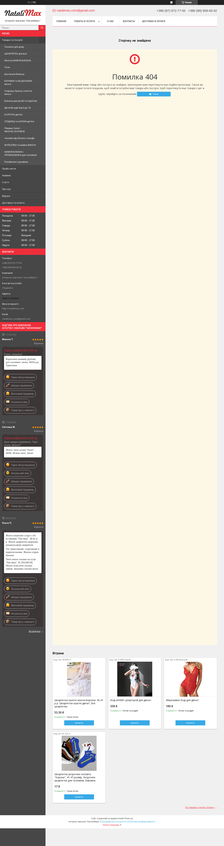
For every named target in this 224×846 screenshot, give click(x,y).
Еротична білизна (14, 74)
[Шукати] (42, 27)
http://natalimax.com (13, 308)
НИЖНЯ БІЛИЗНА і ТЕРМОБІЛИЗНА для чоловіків (20, 153)
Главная (61, 21)
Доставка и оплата (153, 21)
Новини (6, 175)
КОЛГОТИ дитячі (13, 114)
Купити (79, 722)
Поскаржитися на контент (114, 821)
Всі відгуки (34, 631)
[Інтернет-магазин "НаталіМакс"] (23, 13)
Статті (5, 182)
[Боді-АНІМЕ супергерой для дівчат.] (134, 679)
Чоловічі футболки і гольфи (19, 138)
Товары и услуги (84, 21)
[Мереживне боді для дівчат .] (190, 679)
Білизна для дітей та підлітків (20, 100)
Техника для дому (14, 46)
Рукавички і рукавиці (16, 161)
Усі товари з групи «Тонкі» (199, 807)
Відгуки (6, 195)
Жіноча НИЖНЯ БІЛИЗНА (17, 60)
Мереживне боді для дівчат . (183, 700)
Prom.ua (129, 818)
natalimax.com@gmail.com (16, 318)
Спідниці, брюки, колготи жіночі (18, 92)
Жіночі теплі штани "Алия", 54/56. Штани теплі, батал (20, 451)
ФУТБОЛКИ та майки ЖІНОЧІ (20, 145)
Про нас (6, 189)
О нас (110, 21)
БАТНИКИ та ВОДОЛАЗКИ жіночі (18, 82)
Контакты (129, 21)
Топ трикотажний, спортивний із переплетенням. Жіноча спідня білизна (22, 552)
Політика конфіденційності (142, 821)
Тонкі (156, 94)
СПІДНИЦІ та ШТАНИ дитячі (19, 121)
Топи (7, 67)
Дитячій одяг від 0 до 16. (17, 107)
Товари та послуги (12, 39)
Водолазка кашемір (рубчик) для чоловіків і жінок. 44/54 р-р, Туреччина (22, 362)
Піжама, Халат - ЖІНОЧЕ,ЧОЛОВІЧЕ (14, 130)
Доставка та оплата (13, 202)
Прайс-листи (9, 168)
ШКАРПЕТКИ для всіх (15, 53)
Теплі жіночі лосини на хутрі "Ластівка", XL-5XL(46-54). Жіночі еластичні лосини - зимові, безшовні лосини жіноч (22, 564)
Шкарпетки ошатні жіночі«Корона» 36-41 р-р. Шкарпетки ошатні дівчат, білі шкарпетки (78, 703)
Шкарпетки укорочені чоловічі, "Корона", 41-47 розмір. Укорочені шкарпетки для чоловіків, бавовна (74, 777)
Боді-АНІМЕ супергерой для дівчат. (131, 700)
